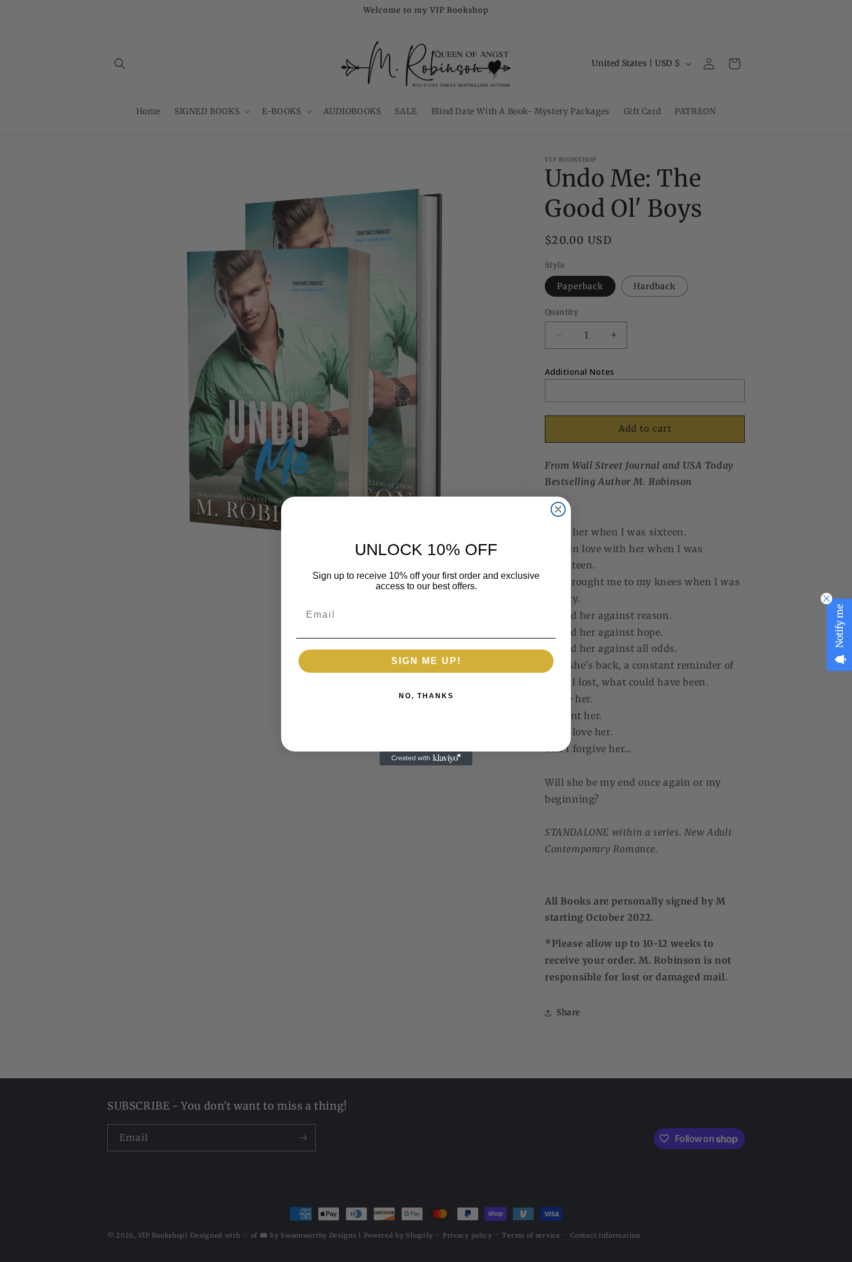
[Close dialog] (558, 509)
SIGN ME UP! (426, 661)
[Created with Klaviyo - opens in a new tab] (426, 758)
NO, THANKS (426, 696)
